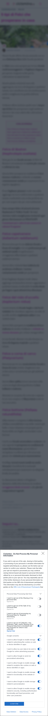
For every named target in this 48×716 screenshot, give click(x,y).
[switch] (39, 599)
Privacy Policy (37, 712)
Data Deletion (11, 712)
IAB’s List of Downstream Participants (27, 587)
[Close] (44, 554)
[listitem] (24, 594)
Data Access (24, 712)
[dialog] (24, 633)
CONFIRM (14, 704)
